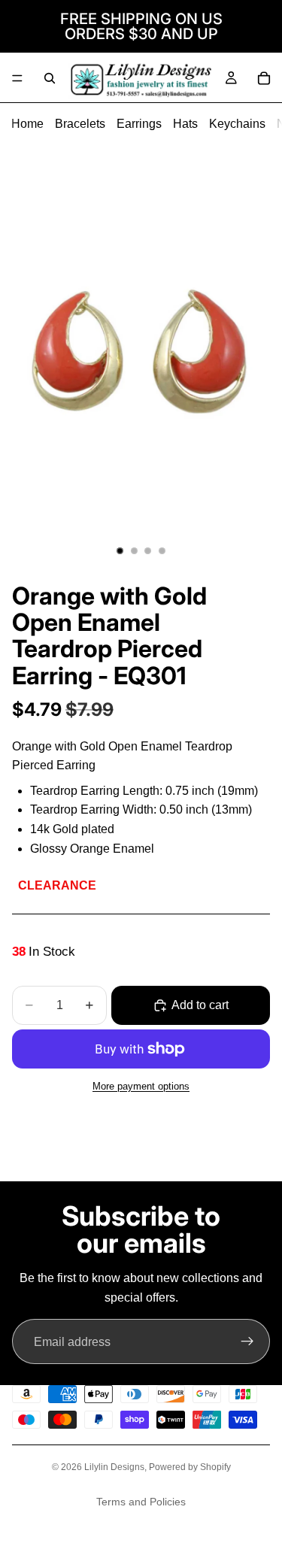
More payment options (141, 1086)
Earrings (139, 123)
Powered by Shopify (190, 1467)
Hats (185, 123)
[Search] (49, 78)
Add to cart (200, 1005)
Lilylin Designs (114, 1467)
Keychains (237, 123)
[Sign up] (247, 1341)
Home (27, 123)
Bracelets (80, 123)
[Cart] (263, 78)
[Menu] (17, 78)
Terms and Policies (141, 1502)
